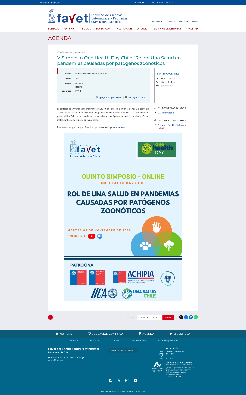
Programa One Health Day (172, 126)
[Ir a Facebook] (110, 380)
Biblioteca (182, 333)
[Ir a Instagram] (127, 380)
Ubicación (95, 340)
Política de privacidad (168, 340)
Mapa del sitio (139, 340)
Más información (165, 112)
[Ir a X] (119, 380)
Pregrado (85, 29)
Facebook (186, 317)
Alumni (195, 21)
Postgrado (103, 29)
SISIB (122, 391)
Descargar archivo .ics (137, 97)
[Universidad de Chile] (50, 2)
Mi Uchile (160, 3)
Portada (53, 29)
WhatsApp (196, 317)
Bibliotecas (170, 3)
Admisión (69, 29)
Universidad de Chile (137, 391)
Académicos (170, 21)
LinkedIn (191, 317)
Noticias (66, 333)
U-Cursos (150, 3)
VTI (126, 391)
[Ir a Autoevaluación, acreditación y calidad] (171, 369)
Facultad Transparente (123, 350)
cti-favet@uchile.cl (55, 360)
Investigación (123, 29)
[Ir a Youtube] (135, 380)
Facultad (192, 29)
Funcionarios (184, 21)
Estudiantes (157, 21)
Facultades (137, 3)
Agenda (59, 38)
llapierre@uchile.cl (167, 85)
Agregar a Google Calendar (110, 97)
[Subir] (50, 317)
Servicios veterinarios (167, 29)
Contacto (116, 340)
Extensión (143, 29)
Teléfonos (73, 340)
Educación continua (107, 333)
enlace (121, 127)
